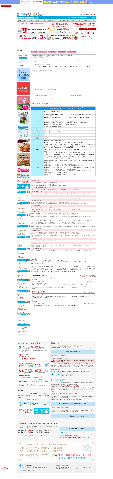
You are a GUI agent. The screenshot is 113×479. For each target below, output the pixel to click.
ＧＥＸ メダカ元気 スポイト (37, 61)
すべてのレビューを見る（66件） (89, 275)
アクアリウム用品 (43, 51)
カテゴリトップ (34, 51)
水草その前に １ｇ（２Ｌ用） (37, 57)
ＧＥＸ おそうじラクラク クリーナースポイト (41, 56)
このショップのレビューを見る (89, 276)
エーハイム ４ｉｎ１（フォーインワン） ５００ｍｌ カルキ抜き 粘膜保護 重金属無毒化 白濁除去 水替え (55, 60)
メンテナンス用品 (61, 51)
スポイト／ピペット (71, 51)
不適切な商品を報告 (76, 95)
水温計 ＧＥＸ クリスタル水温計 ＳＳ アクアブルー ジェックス (45, 58)
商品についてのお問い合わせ (41, 95)
